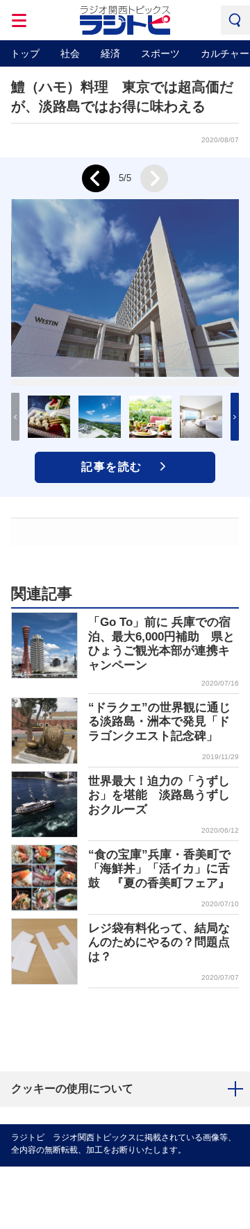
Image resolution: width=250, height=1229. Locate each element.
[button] (235, 417)
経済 (110, 53)
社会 (70, 53)
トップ (25, 53)
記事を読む (111, 467)
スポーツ (160, 53)
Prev (96, 178)
